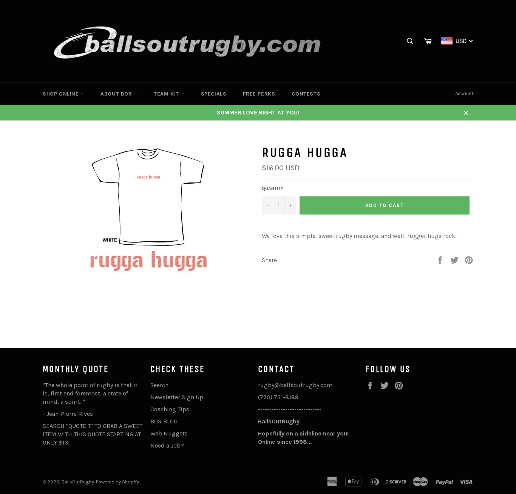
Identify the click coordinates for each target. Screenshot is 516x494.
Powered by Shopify (117, 482)
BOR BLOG (164, 421)
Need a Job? (167, 445)
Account (464, 93)
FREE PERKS (259, 94)
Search (159, 385)
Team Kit (167, 94)
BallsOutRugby (78, 482)
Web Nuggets (169, 433)
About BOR (117, 94)
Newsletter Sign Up (176, 397)
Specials (214, 94)
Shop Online (61, 94)
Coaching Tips (169, 409)
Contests (306, 94)
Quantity (272, 188)
